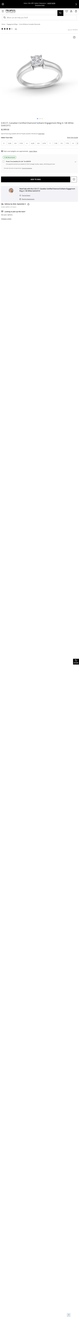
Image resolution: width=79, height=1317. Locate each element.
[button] (76, 4)
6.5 (38, 143)
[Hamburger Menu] (3, 11)
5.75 (21, 143)
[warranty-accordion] (75, 162)
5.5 (15, 143)
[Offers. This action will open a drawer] (60, 13)
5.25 (9, 143)
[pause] (3, 4)
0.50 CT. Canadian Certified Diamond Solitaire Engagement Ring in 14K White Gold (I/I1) (37, 124)
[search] (4, 17)
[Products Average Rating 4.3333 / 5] (7, 29)
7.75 (67, 143)
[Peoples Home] (10, 11)
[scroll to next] (77, 143)
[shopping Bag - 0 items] (76, 12)
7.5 (61, 143)
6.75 (44, 143)
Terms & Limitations (27, 168)
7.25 (55, 143)
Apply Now (41, 134)
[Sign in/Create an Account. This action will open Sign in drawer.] (71, 11)
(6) (16, 29)
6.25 (32, 143)
